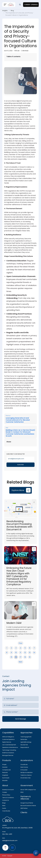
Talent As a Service (25, 775)
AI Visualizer (23, 770)
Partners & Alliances (25, 797)
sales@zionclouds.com (9, 840)
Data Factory (24, 767)
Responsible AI (24, 747)
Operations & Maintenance (10, 747)
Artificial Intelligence (8, 737)
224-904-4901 (7, 834)
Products (6, 760)
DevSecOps (23, 739)
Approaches (26, 732)
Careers (4, 792)
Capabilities (8, 732)
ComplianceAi (6, 770)
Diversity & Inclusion (8, 789)
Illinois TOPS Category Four (28, 789)
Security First (24, 745)
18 (25, 657)
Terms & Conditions (8, 797)
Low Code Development (9, 745)
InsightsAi (5, 775)
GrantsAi (4, 767)
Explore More (18, 490)
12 (25, 652)
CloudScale (23, 764)
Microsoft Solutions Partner (28, 805)
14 (34, 652)
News (3, 805)
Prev (20, 643)
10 (16, 652)
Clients (23, 812)
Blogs (4, 803)
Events (4, 808)
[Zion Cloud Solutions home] (20, 819)
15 (11, 657)
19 (29, 657)
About (5, 785)
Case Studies (6, 811)
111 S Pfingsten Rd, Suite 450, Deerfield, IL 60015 (17, 828)
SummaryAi (5, 778)
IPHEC (22, 792)
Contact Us (5, 800)
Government (26, 785)
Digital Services (6, 742)
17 (20, 657)
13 (29, 652)
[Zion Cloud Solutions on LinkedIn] (12, 848)
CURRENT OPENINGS (31, 5)
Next (20, 662)
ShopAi (4, 764)
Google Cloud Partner (26, 803)
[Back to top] (5, 848)
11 (20, 652)
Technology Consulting (9, 750)
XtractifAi (4, 780)
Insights (5, 11)
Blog (12, 11)
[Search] (20, 4)
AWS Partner (23, 808)
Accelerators (26, 760)
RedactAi (5, 772)
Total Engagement (25, 737)
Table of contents (13, 56)
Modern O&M (13, 623)
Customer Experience (8, 739)
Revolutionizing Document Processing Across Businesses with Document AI (19, 525)
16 (16, 657)
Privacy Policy (6, 795)
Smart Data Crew (25, 778)
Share (8, 442)
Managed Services (7, 755)
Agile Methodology (25, 742)
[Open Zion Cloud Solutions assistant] (36, 853)
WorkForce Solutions (8, 753)
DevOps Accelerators (26, 772)
